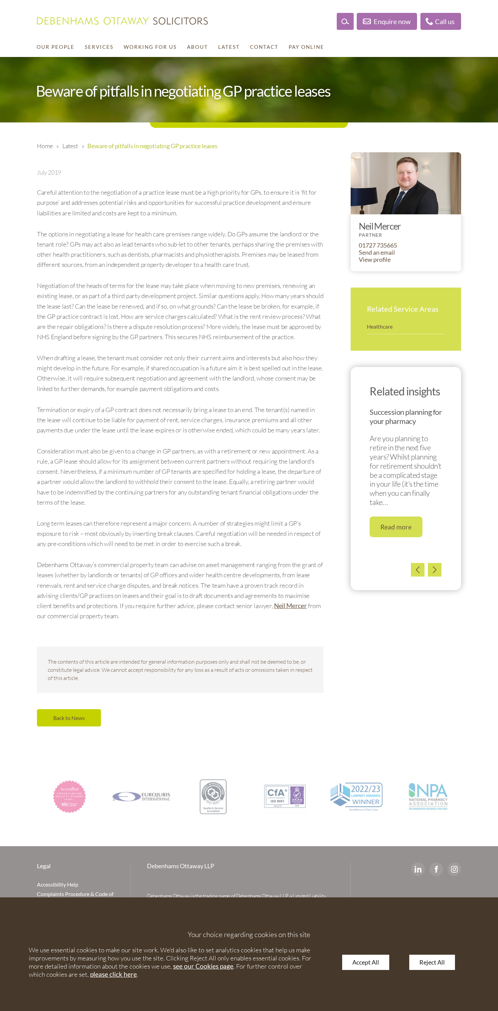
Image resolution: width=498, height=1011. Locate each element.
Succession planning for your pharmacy (406, 416)
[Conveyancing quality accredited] (69, 796)
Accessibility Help (57, 884)
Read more (396, 527)
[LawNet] (213, 796)
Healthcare (380, 326)
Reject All (432, 962)
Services (99, 47)
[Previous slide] (417, 570)
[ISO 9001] (284, 796)
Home (45, 146)
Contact (264, 47)
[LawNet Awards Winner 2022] (356, 796)
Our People (56, 47)
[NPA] (428, 796)
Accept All (365, 962)
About (197, 47)
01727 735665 (378, 245)
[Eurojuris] (141, 796)
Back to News (69, 718)
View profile (375, 259)
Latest (229, 47)
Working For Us (150, 47)
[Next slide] (434, 570)
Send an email (377, 252)
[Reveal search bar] (345, 21)
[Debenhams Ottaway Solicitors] (122, 21)
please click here (113, 974)
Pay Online (306, 47)
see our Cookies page (203, 966)
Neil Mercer (290, 605)
